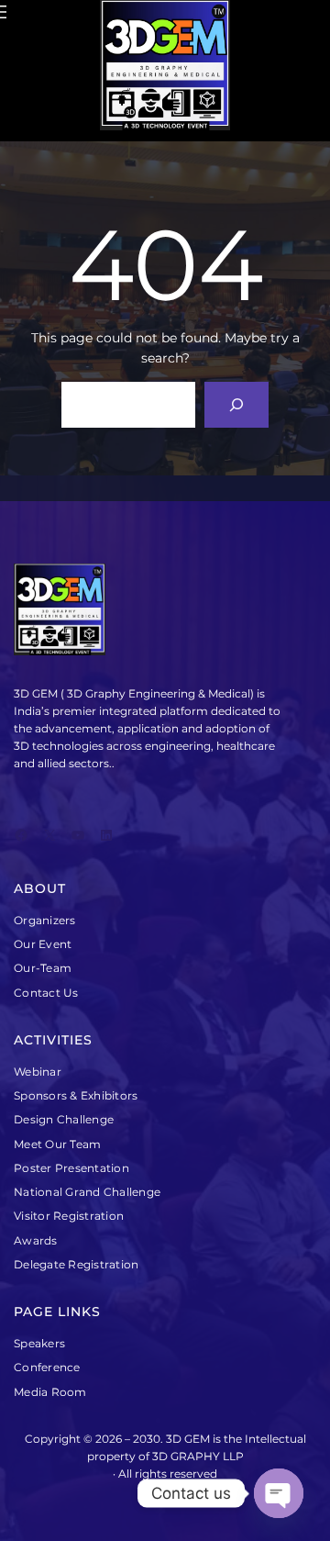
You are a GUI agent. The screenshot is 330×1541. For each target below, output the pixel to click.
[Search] (237, 404)
